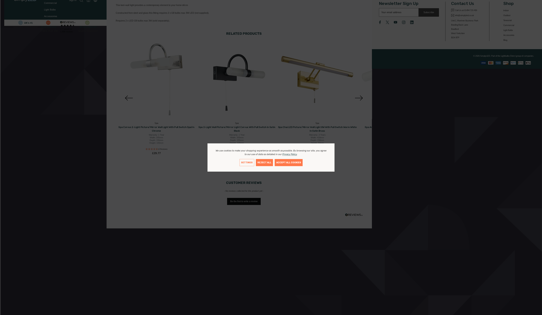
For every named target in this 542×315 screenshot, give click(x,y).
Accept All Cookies (288, 162)
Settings (247, 162)
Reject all (264, 162)
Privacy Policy (289, 154)
